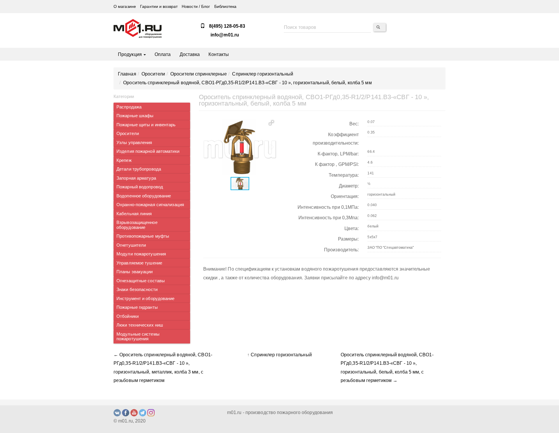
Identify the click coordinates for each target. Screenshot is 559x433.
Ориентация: (345, 196)
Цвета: (351, 228)
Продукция (130, 54)
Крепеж (124, 160)
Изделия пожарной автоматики (147, 151)
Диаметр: (349, 185)
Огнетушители (131, 245)
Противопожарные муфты (142, 236)
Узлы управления (134, 142)
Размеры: (348, 238)
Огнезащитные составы (140, 280)
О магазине (125, 6)
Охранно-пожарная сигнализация (150, 204)
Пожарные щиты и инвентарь (146, 124)
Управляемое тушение (139, 263)
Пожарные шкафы (134, 115)
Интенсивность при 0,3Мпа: (328, 217)
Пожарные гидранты (137, 307)
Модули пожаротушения (141, 254)
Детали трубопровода (138, 169)
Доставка (190, 54)
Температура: (344, 175)
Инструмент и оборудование (145, 298)
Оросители (127, 133)
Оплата (163, 54)
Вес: (354, 123)
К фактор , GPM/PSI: (337, 164)
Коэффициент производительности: (336, 139)
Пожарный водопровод (139, 187)
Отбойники (127, 316)
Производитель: (341, 249)
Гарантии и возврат (159, 6)
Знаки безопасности (137, 289)
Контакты (218, 54)
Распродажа (128, 107)
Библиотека (225, 6)
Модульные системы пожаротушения (138, 336)
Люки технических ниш (139, 325)
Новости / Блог (196, 6)
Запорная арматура (136, 178)
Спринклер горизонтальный (281, 354)
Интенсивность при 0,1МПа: (328, 207)
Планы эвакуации (134, 271)
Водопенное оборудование (143, 196)
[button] (271, 122)
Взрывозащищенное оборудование (137, 225)
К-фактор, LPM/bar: (338, 153)
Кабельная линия (134, 213)
